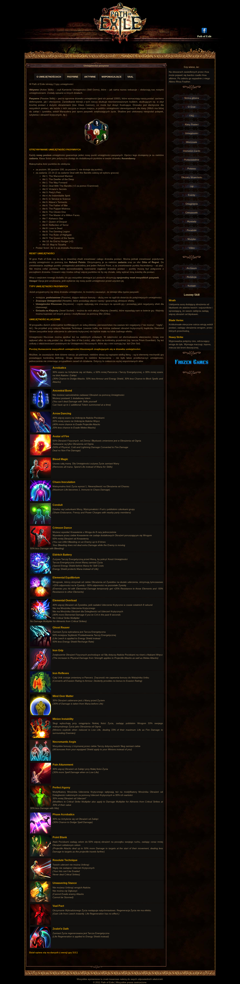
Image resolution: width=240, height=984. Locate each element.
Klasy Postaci (192, 124)
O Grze (191, 106)
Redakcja (191, 277)
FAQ (191, 115)
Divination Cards (191, 151)
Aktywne (90, 76)
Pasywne (72, 76)
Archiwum (192, 268)
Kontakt (192, 285)
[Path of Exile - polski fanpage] (204, 30)
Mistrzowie (191, 142)
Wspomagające (111, 76)
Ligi (191, 186)
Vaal (130, 76)
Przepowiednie (191, 159)
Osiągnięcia (192, 203)
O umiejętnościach (49, 76)
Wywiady (191, 221)
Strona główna (191, 98)
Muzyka (192, 239)
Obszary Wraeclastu (191, 177)
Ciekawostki (191, 212)
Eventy (191, 195)
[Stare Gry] (191, 361)
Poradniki (191, 230)
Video (192, 248)
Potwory (191, 168)
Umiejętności (191, 133)
